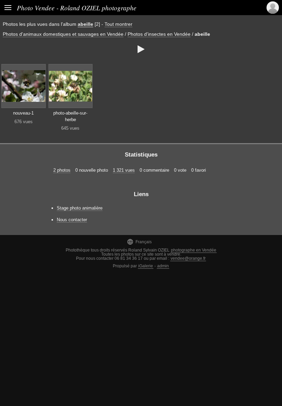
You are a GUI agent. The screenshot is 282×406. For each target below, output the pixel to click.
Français (139, 241)
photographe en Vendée (193, 250)
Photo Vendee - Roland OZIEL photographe (77, 7)
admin (163, 266)
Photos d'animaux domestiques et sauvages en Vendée (63, 34)
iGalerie (145, 266)
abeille (85, 24)
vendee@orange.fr (188, 258)
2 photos (61, 170)
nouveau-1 (23, 113)
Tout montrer (118, 24)
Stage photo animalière (79, 208)
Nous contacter (72, 219)
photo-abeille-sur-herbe (70, 116)
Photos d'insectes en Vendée (159, 34)
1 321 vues (124, 170)
